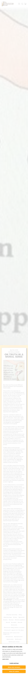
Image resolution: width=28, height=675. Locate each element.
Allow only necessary (14, 667)
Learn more (5, 659)
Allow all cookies (14, 671)
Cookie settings (14, 663)
